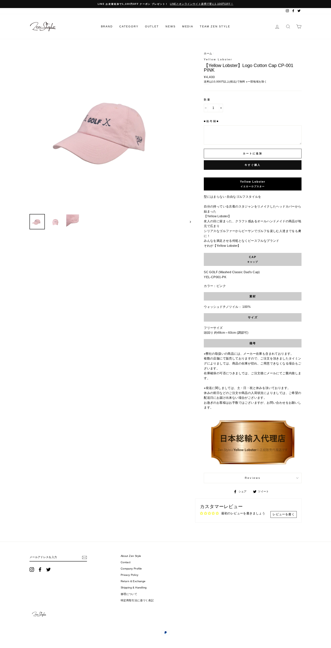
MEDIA (187, 26)
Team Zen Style (215, 26)
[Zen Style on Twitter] (48, 569)
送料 (206, 81)
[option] (165, 4)
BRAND (107, 26)
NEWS (170, 26)
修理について (129, 594)
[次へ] (188, 221)
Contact (126, 562)
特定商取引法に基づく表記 (137, 600)
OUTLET (152, 26)
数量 (207, 99)
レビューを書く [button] (284, 514)
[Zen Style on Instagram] (31, 569)
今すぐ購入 (253, 164)
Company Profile (131, 568)
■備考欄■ (211, 121)
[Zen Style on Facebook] (40, 569)
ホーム (208, 53)
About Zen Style (131, 556)
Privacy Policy (129, 575)
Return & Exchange (133, 581)
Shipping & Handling (134, 587)
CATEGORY (128, 26)
